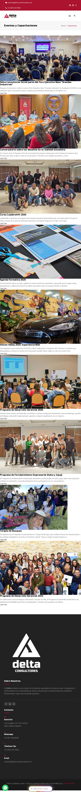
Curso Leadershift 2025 (13, 214)
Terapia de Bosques (11, 531)
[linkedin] (9, 704)
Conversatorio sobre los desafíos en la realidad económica (32, 149)
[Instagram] (76, 5)
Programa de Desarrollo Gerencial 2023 (21, 596)
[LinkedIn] (73, 5)
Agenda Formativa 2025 (13, 279)
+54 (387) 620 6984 (14, 8)
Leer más (3, 93)
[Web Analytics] (40, 791)
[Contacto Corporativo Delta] (5, 788)
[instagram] (14, 704)
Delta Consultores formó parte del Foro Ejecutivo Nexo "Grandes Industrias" (35, 83)
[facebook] (70, 5)
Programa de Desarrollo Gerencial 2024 (21, 410)
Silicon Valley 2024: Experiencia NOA (20, 345)
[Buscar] (74, 16)
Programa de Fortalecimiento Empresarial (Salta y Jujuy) (31, 475)
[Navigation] (69, 16)
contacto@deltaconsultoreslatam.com (19, 2)
